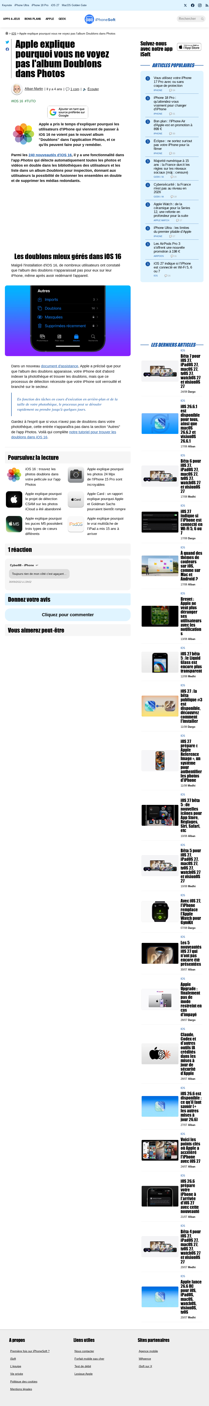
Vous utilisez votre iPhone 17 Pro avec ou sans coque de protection (172, 82)
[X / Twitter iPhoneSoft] (185, 6)
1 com (74, 89)
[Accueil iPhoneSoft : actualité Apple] (6, 33)
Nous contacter (84, 1351)
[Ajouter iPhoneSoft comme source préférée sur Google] (68, 112)
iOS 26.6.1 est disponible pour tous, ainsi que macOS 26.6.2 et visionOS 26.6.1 (190, 423)
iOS (13, 33)
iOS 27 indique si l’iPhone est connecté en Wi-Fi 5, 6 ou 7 (173, 267)
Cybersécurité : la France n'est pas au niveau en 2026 (172, 188)
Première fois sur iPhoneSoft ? (30, 1351)
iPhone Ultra (21, 5)
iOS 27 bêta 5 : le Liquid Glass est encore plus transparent (191, 662)
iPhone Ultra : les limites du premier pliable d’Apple (172, 230)
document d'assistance (59, 366)
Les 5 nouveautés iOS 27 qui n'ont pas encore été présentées (191, 953)
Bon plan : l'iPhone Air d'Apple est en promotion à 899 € (173, 125)
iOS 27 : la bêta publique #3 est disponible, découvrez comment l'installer (191, 706)
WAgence (145, 1358)
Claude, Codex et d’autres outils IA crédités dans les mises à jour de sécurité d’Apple (188, 1054)
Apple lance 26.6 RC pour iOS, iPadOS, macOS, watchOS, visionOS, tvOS (191, 1297)
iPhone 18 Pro (40, 5)
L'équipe (15, 1366)
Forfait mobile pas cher (89, 1358)
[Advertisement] (68, 218)
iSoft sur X (145, 1366)
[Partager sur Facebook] (7, 50)
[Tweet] (7, 43)
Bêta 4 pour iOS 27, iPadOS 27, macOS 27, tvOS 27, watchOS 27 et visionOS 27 (191, 1246)
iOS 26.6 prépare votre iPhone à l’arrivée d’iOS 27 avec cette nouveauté (190, 1196)
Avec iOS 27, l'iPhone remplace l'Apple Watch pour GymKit (191, 912)
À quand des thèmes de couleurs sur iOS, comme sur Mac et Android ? (191, 566)
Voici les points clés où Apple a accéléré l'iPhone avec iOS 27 (190, 1150)
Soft (105, 20)
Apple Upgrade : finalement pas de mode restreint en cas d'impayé (191, 999)
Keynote (7, 5)
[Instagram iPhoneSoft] (200, 6)
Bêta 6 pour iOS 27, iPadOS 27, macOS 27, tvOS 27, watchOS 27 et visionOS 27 (191, 476)
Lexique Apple (83, 1373)
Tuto (31, 101)
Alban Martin (34, 89)
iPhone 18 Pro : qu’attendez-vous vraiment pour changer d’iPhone (170, 103)
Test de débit (82, 1366)
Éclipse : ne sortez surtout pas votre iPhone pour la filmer (173, 145)
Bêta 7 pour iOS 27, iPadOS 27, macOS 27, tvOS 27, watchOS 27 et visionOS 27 (190, 371)
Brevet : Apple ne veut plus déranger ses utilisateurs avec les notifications (191, 616)
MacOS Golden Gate (74, 5)
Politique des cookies (23, 1381)
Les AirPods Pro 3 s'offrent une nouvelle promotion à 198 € (169, 247)
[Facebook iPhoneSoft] (193, 6)
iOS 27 (55, 5)
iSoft (13, 1358)
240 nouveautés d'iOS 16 (50, 155)
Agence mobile (148, 1351)
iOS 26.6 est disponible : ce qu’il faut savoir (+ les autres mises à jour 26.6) (191, 1106)
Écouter (93, 89)
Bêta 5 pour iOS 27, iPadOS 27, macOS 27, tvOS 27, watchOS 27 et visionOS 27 (191, 865)
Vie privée (16, 1373)
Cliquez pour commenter (68, 614)
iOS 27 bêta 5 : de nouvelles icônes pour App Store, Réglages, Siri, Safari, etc (191, 815)
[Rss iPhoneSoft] (207, 6)
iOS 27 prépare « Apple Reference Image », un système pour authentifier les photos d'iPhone (191, 760)
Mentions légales (21, 1389)
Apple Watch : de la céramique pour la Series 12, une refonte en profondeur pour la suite (172, 209)
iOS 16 (18, 101)
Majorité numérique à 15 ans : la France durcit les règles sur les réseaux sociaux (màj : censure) (172, 166)
